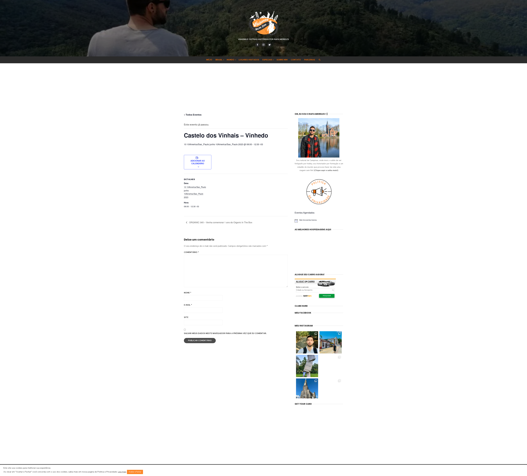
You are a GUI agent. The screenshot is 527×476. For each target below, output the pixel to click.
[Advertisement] (263, 88)
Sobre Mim (282, 59)
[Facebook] (257, 45)
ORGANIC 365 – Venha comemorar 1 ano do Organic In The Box (220, 222)
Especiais (267, 59)
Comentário (191, 252)
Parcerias (309, 59)
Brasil (218, 59)
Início (209, 59)
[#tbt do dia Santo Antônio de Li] (330, 342)
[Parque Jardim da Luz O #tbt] (330, 366)
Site (186, 317)
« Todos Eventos (192, 114)
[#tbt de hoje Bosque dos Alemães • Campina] (307, 342)
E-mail (188, 305)
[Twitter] (269, 45)
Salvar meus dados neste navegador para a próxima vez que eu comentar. (225, 333)
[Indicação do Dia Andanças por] (307, 389)
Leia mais (122, 471)
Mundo (230, 59)
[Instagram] (263, 45)
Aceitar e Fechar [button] (135, 472)
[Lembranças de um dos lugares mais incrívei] (307, 366)
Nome (187, 292)
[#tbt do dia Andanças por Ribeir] (330, 389)
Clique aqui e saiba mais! (326, 170)
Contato (296, 59)
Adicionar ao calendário (197, 162)
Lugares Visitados (249, 59)
